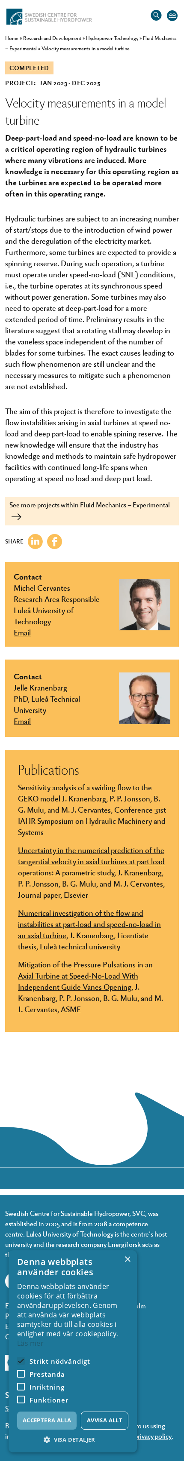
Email (22, 632)
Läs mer (30, 1343)
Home (11, 37)
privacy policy (153, 1435)
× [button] (127, 1259)
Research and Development (52, 37)
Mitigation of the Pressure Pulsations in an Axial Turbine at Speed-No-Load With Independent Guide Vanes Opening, (85, 975)
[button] (72, 1439)
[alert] (73, 1351)
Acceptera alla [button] (47, 1420)
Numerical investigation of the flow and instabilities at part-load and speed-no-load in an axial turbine (89, 923)
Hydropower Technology (112, 37)
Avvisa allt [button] (104, 1420)
